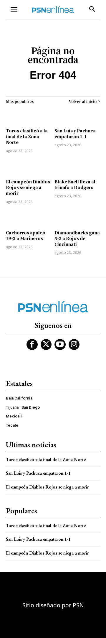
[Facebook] (32, 344)
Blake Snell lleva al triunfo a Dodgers (74, 184)
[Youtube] (60, 344)
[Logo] (53, 9)
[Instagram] (74, 344)
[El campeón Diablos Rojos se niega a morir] (29, 167)
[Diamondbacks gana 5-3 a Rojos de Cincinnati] (77, 218)
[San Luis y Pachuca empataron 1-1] (77, 116)
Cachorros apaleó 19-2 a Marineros (25, 235)
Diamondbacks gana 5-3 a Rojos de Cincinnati (77, 238)
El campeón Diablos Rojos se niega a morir (28, 187)
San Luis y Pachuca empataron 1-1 (75, 133)
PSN (78, 605)
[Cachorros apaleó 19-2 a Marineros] (29, 218)
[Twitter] (46, 344)
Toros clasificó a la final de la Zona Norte (27, 136)
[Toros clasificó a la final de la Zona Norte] (29, 116)
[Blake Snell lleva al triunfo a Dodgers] (77, 167)
